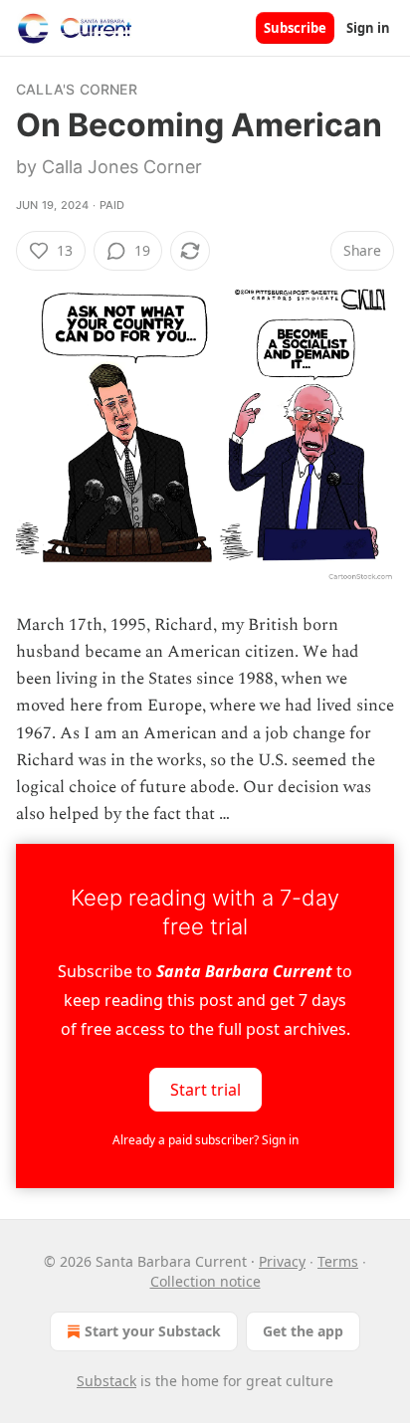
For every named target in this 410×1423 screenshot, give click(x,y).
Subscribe (295, 28)
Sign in (368, 28)
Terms (337, 1261)
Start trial (205, 1090)
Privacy (282, 1261)
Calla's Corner (76, 89)
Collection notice (205, 1281)
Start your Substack (153, 1330)
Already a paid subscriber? (205, 1139)
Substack (106, 1380)
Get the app (303, 1330)
